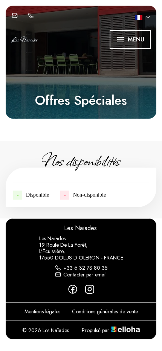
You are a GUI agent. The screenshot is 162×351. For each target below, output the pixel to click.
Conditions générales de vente (105, 311)
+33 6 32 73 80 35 (85, 267)
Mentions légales (42, 311)
